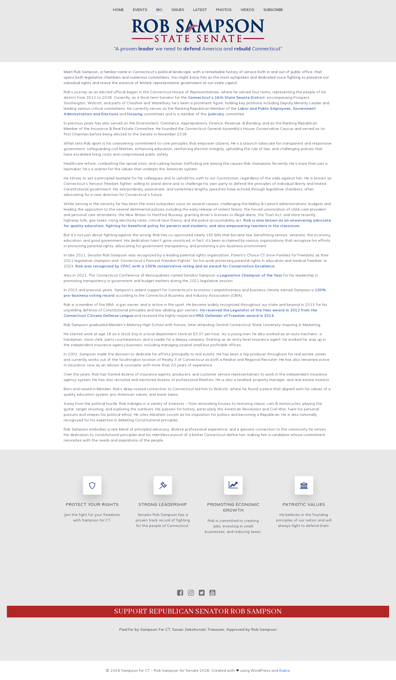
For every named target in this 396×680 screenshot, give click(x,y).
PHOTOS (223, 9)
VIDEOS (247, 9)
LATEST (200, 9)
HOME (118, 9)
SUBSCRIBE (273, 9)
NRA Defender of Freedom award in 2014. (235, 315)
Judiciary (216, 114)
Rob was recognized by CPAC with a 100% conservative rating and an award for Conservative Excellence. (175, 266)
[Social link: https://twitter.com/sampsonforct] (203, 593)
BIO (159, 9)
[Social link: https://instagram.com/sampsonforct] (192, 593)
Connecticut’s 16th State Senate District (226, 97)
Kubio (284, 670)
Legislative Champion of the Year (251, 275)
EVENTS (140, 9)
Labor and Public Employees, (265, 108)
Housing (135, 114)
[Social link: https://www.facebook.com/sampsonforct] (181, 593)
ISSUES (178, 9)
